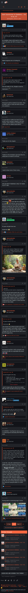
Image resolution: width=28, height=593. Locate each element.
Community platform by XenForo (13, 589)
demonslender (11, 191)
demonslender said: (7, 448)
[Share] (23, 30)
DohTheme (11, 590)
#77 (25, 404)
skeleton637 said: (7, 372)
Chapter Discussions (14, 537)
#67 (25, 152)
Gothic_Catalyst (11, 133)
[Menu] (2, 2)
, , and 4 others (12, 335)
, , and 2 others (14, 304)
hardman (9, 492)
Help (20, 586)
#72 (25, 243)
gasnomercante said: (8, 286)
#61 (25, 29)
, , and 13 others (15, 46)
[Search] (3, 7)
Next (18, 524)
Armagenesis (10, 364)
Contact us (20, 585)
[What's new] (24, 7)
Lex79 (8, 111)
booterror (9, 423)
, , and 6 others (14, 232)
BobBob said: (6, 246)
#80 (25, 498)
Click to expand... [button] (14, 384)
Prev (9, 524)
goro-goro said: (6, 77)
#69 (25, 181)
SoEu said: (5, 32)
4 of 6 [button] (14, 524)
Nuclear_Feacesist (12, 69)
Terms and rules (5, 586)
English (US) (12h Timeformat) (9, 585)
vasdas (9, 341)
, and (12, 63)
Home (24, 586)
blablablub (10, 162)
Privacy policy (13, 586)
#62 (25, 58)
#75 (25, 347)
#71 (25, 223)
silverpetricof (11, 147)
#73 (25, 283)
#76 (25, 369)
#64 (25, 100)
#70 (25, 196)
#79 (25, 445)
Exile (8, 440)
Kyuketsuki (10, 94)
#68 (25, 167)
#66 (25, 138)
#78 (25, 428)
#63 (25, 74)
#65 (25, 117)
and (9, 416)
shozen (9, 176)
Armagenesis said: (7, 407)
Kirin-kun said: (6, 319)
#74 (25, 316)
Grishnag (9, 52)
